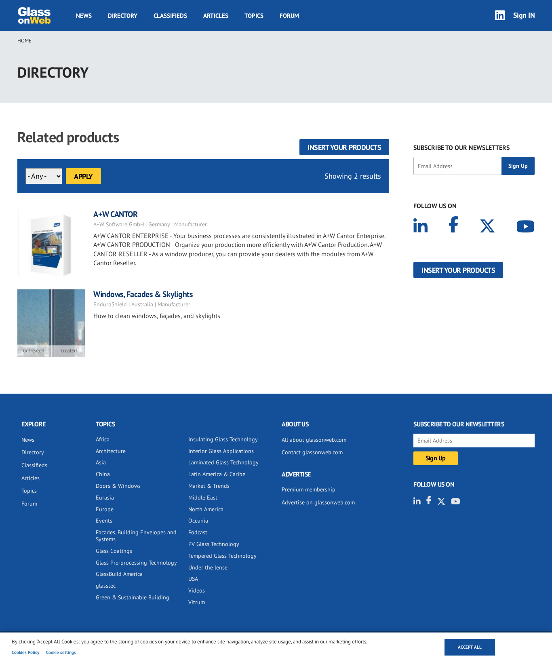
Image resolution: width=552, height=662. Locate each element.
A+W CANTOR (115, 214)
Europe (105, 509)
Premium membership (308, 489)
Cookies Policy (25, 652)
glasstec (106, 585)
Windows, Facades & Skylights (142, 294)
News (84, 15)
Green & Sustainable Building (132, 597)
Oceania (198, 520)
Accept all (470, 647)
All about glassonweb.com (314, 439)
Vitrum (196, 602)
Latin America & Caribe (216, 474)
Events (104, 520)
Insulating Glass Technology (223, 439)
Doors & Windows (118, 485)
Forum (289, 15)
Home (24, 40)
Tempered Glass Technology (222, 555)
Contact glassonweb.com (312, 452)
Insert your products (344, 147)
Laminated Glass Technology (223, 462)
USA (193, 578)
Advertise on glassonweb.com (318, 502)
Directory (122, 15)
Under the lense (208, 567)
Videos (196, 590)
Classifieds (170, 15)
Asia (101, 462)
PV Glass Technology (213, 544)
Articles (215, 15)
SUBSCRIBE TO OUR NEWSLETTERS (461, 147)
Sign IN (524, 15)
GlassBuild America (119, 574)
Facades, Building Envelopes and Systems (136, 536)
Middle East (202, 497)
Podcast (197, 532)
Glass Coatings (114, 550)
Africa (103, 439)
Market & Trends (209, 485)
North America (205, 509)
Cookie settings (61, 652)
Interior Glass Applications (221, 451)
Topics (253, 15)
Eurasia (105, 497)
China (103, 474)
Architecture (111, 451)
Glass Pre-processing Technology (136, 562)
